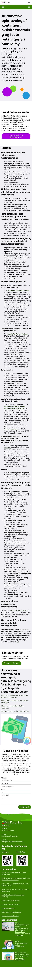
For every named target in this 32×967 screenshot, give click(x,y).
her (17, 642)
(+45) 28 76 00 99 (8, 830)
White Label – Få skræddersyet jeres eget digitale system (15, 884)
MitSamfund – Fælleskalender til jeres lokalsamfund (14, 873)
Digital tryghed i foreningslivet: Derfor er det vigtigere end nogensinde (22, 955)
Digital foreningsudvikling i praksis (21, 943)
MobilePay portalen (11, 429)
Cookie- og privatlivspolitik (10, 904)
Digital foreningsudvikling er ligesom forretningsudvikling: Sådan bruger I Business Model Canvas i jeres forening (22, 928)
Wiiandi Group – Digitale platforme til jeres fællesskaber (15, 890)
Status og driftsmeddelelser (11, 900)
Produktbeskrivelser (8, 908)
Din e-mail (4, 784)
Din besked (5, 795)
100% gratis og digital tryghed (11, 912)
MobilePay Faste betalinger (18, 334)
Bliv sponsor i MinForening (10, 916)
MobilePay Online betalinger (18, 290)
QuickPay (7, 448)
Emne (3, 789)
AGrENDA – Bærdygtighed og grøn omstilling (13, 896)
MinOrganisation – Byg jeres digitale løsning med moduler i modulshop (16, 879)
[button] (29, 2)
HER (13, 278)
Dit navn (4, 778)
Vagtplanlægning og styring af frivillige (15, 711)
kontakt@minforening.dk (20, 610)
